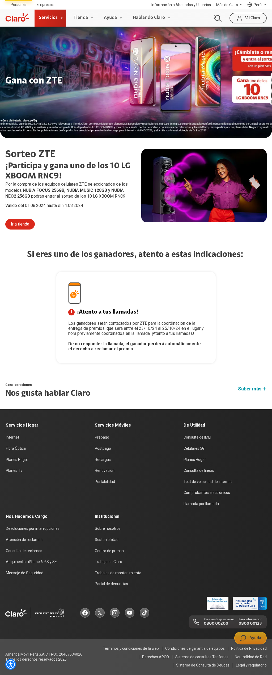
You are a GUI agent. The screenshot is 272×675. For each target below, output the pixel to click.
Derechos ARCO (155, 657)
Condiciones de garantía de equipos (195, 648)
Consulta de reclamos (24, 551)
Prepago (102, 437)
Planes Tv (14, 470)
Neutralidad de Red (251, 657)
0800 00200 (216, 624)
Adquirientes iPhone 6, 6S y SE (31, 562)
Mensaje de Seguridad (24, 573)
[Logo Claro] (17, 17)
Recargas (103, 459)
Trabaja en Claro (108, 562)
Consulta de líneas (199, 470)
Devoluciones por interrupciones (33, 528)
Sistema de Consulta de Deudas (203, 665)
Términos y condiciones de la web (131, 648)
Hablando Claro (149, 17)
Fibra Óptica (16, 448)
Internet (12, 437)
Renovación (104, 470)
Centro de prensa (109, 551)
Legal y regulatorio (251, 665)
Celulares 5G (194, 448)
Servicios (48, 17)
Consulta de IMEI (197, 437)
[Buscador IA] (217, 18)
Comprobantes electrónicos (207, 492)
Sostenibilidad (106, 540)
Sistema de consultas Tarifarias (201, 657)
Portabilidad (105, 482)
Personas (19, 4)
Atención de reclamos (24, 540)
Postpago (103, 448)
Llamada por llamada (201, 504)
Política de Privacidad (249, 648)
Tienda (81, 17)
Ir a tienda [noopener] (20, 224)
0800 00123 (250, 624)
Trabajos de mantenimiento (118, 573)
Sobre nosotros (108, 528)
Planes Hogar (17, 459)
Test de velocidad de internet (208, 482)
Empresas (45, 4)
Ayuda (110, 17)
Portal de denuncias (111, 584)
